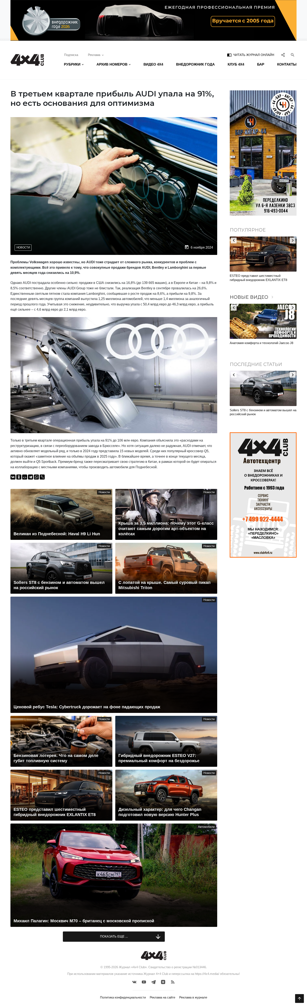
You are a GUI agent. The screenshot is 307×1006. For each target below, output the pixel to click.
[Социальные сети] (283, 55)
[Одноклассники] (18, 477)
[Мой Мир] (24, 477)
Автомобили (206, 826)
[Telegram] (30, 477)
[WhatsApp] (36, 477)
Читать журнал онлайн (250, 55)
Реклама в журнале (193, 997)
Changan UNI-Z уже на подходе (252, 275)
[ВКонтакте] (12, 477)
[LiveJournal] (42, 477)
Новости (23, 247)
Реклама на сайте (162, 997)
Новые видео (252, 297)
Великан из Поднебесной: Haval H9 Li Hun (260, 410)
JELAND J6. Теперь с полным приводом (258, 343)
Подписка (71, 55)
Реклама (94, 55)
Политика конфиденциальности (123, 997)
